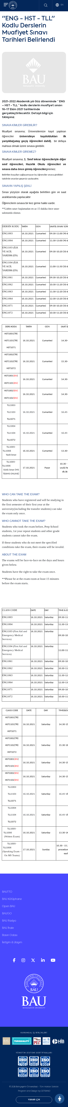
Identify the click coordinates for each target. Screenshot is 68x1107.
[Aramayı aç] (46, 5)
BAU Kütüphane (12, 899)
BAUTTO (7, 892)
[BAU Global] (6, 1041)
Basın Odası (9, 935)
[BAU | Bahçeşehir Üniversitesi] (13, 5)
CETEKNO (45, 1091)
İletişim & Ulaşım (12, 942)
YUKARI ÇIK (34, 1100)
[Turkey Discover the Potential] (22, 1041)
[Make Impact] (37, 1041)
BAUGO (7, 913)
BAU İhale (8, 928)
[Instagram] (23, 961)
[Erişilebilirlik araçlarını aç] (59, 1098)
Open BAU (8, 906)
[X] (33, 961)
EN (61, 5)
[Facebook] (14, 961)
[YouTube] (53, 961)
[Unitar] (46, 1041)
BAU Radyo (9, 921)
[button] (6, 5)
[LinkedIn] (43, 961)
